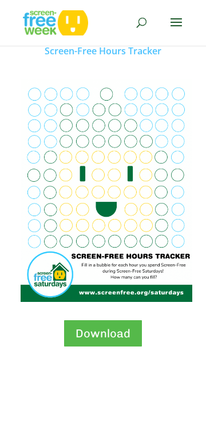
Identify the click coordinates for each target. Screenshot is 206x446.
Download (103, 333)
